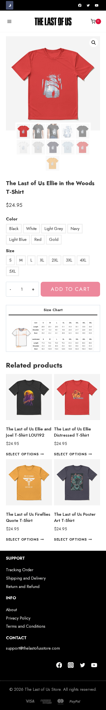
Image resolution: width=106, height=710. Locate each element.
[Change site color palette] (9, 5)
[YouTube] (96, 5)
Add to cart (70, 289)
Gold (53, 239)
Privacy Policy (18, 618)
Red (37, 239)
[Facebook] (79, 5)
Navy (75, 228)
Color (12, 219)
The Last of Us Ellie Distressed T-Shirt (72, 432)
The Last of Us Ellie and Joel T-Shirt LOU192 (28, 432)
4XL (83, 260)
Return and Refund (22, 586)
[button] (93, 42)
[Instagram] (71, 665)
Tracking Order (19, 570)
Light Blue (18, 239)
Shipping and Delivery (26, 578)
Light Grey (53, 228)
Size (10, 251)
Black (13, 228)
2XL (55, 260)
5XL (12, 271)
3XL (69, 260)
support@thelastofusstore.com (33, 648)
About (11, 610)
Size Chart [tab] (53, 310)
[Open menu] (9, 21)
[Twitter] (88, 5)
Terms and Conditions (25, 626)
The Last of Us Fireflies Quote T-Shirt (28, 517)
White (31, 228)
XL (42, 260)
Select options (22, 454)
